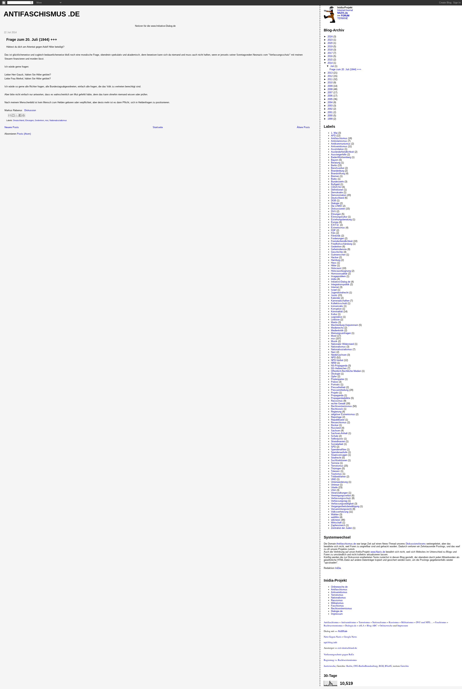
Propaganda (337, 395)
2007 (330, 92)
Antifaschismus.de (346, 543)
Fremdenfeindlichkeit (342, 241)
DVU (333, 211)
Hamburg (335, 260)
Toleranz (335, 471)
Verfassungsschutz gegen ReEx (339, 654)
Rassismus (337, 400)
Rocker (334, 425)
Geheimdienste (339, 249)
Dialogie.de (337, 611)
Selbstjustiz (337, 438)
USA (333, 490)
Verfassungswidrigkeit (342, 503)
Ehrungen (29, 120)
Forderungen (337, 238)
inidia (333, 279)
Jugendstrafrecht (339, 292)
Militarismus (337, 603)
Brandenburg (337, 170)
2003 (330, 105)
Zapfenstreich (338, 525)
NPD (333, 357)
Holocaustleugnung (341, 271)
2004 (330, 102)
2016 (330, 56)
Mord (333, 335)
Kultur (334, 314)
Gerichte (404, 666)
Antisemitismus (339, 146)
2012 (330, 76)
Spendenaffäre (338, 449)
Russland (336, 427)
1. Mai (334, 133)
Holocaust (336, 268)
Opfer (334, 376)
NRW (333, 363)
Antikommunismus (340, 143)
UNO (333, 479)
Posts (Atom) (24, 133)
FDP (333, 230)
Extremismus (338, 227)
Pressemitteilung (339, 390)
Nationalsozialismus (58, 120)
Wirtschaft (336, 522)
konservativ (337, 306)
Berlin (334, 165)
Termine (335, 463)
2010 (330, 82)
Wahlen (335, 514)
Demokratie (337, 192)
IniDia (338, 568)
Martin (334, 322)
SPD (333, 446)
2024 (330, 36)
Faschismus (337, 605)
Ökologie (335, 373)
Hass (333, 262)
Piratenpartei (337, 379)
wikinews (335, 520)
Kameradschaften (340, 300)
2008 (330, 89)
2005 (330, 99)
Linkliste (335, 319)
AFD (333, 135)
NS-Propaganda (339, 365)
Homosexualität (339, 273)
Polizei (334, 381)
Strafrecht (336, 457)
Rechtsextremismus (341, 406)
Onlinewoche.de (339, 586)
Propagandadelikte (340, 398)
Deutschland (18, 120)
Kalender (335, 298)
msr (46, 120)
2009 (330, 86)
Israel (334, 289)
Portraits (335, 384)
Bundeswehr (337, 181)
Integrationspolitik (340, 284)
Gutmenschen (338, 254)
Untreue (335, 484)
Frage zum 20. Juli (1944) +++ (31, 39)
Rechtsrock (337, 409)
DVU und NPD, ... (424, 622)
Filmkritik (336, 235)
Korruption (336, 308)
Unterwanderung (339, 482)
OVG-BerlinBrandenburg (366, 666)
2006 (330, 95)
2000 (330, 115)
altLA (361, 625)
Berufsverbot (337, 168)
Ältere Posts (303, 127)
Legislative (336, 317)
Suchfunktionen (339, 460)
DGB (333, 200)
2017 (330, 53)
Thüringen (336, 468)
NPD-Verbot (337, 360)
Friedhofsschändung (341, 243)
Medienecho (337, 327)
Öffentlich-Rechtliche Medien (346, 371)
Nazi (333, 352)
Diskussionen (338, 208)
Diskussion (30, 110)
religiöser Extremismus (343, 414)
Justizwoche (330, 666)
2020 (330, 43)
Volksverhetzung (339, 511)
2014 (330, 63)
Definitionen (337, 189)
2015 (330, 59)
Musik (334, 341)
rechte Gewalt (338, 403)
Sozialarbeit (337, 444)
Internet (335, 287)
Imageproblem (338, 276)
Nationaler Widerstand (342, 344)
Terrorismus (337, 465)
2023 (330, 39)
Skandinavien (338, 441)
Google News (350, 636)
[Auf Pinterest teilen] (23, 115)
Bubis (334, 179)
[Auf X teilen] (16, 115)
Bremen (335, 176)
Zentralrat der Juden (341, 528)
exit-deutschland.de (347, 647)
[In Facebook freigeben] (20, 115)
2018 (330, 49)
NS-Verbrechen (339, 368)
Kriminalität (337, 311)
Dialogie (335, 203)
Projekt (334, 392)
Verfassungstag (339, 501)
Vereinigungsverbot (341, 495)
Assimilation (337, 149)
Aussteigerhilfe (338, 154)
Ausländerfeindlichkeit (342, 151)
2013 (330, 72)
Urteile (334, 487)
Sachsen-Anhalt (339, 433)
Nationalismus (338, 346)
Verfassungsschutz (341, 498)
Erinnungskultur (339, 216)
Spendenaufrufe (339, 452)
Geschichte (337, 252)
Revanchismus (338, 422)
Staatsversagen (339, 455)
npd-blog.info (330, 642)
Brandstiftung (338, 173)
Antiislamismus (339, 141)
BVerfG (388, 666)
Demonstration (338, 195)
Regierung (336, 411)
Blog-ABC (372, 625)
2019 (330, 46)
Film (333, 233)
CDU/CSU (336, 187)
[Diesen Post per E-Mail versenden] (10, 115)
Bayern (334, 160)
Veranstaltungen (339, 492)
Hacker (334, 257)
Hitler (333, 265)
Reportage (336, 417)
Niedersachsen (338, 354)
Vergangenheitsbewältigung (345, 506)
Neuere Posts (12, 127)
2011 (330, 79)
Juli (332, 66)
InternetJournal (345, 10)
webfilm (335, 517)
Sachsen (335, 430)
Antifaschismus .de (42, 14)
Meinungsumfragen (341, 333)
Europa (334, 222)
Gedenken (39, 120)
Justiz (334, 295)
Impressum (337, 614)
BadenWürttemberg (341, 157)
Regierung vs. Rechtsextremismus (340, 660)
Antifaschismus (339, 138)
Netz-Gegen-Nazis (332, 636)
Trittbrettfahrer (338, 476)
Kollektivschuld (339, 303)
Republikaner (338, 419)
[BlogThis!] (13, 115)
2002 (330, 109)
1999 (330, 118)
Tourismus (336, 474)
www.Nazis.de (378, 551)
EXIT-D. (335, 225)
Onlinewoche (386, 625)
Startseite (158, 127)
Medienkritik (337, 330)
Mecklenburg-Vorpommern (344, 325)
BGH (381, 666)
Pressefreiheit (338, 387)
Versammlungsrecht (341, 509)
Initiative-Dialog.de (340, 281)
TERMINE (342, 18)
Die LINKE (336, 206)
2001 (330, 112)
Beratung (335, 162)
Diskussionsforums (416, 543)
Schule (334, 436)
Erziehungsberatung (341, 219)
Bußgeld (335, 184)
